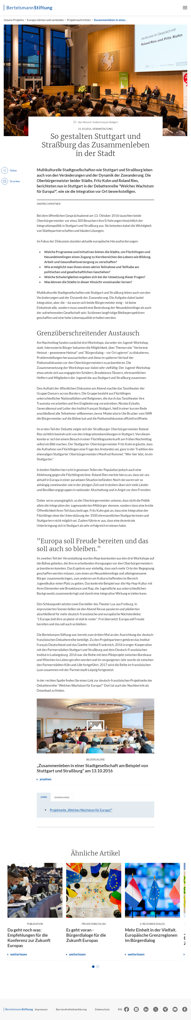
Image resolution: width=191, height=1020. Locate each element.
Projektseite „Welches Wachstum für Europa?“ (81, 810)
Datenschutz (102, 1009)
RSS (120, 1009)
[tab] (44, 797)
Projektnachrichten (79, 20)
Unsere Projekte (14, 20)
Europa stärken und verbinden (45, 20)
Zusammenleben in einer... (110, 20)
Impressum (41, 1009)
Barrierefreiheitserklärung (71, 1009)
